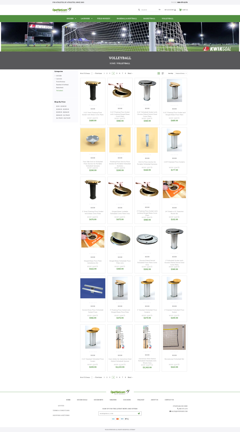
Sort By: (170, 73)
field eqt (140, 400)
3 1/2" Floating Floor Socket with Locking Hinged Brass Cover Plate (120, 114)
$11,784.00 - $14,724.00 (63, 118)
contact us (169, 400)
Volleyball (167, 18)
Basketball (149, 18)
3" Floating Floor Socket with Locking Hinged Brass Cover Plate (147, 213)
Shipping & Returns (61, 415)
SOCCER (70, 18)
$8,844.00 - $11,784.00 (63, 115)
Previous (98, 73)
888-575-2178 (182, 2)
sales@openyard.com (179, 411)
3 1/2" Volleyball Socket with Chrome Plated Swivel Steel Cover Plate (147, 114)
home (68, 400)
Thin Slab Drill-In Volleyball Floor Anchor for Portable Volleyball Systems (93, 164)
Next (130, 73)
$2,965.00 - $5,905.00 (62, 109)
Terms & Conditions (61, 410)
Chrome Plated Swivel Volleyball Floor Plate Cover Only (147, 263)
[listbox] (181, 73)
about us (154, 400)
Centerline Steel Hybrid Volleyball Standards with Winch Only (147, 361)
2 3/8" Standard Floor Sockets (174, 162)
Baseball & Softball (127, 18)
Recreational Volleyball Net (174, 359)
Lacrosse (85, 18)
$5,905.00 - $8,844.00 (62, 112)
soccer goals (82, 400)
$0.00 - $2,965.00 (61, 106)
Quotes (61, 406)
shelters (113, 400)
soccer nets (98, 400)
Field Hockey (103, 18)
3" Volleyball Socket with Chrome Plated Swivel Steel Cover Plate (174, 263)
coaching (127, 400)
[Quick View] (101, 82)
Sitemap (132, 429)
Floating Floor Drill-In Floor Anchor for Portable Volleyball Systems (120, 164)
